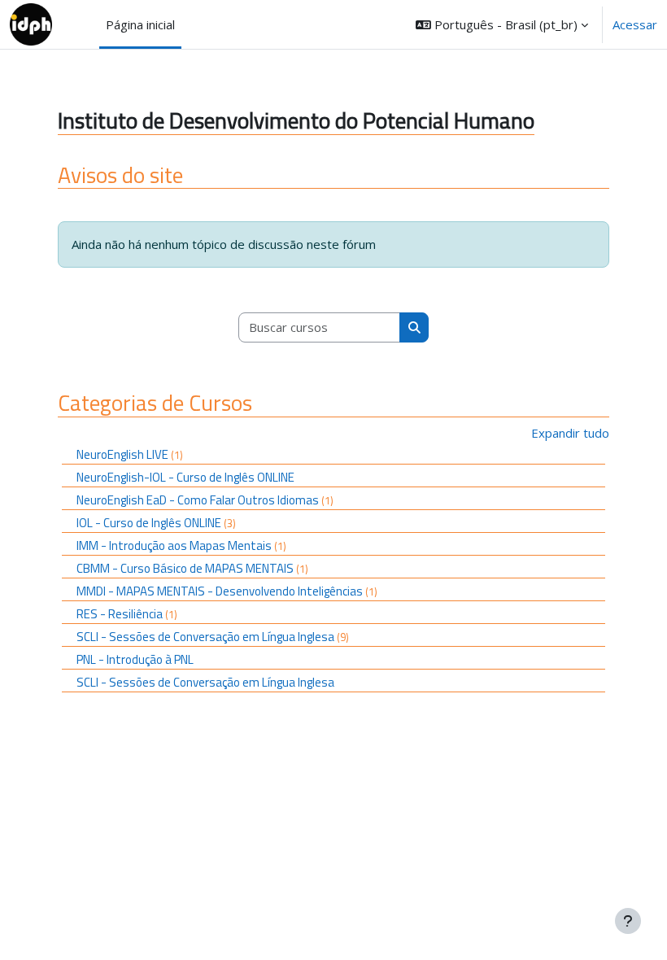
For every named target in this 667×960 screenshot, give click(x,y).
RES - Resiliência (119, 613)
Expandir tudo (570, 433)
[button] (502, 24)
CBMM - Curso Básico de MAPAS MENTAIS (185, 568)
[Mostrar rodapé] (628, 921)
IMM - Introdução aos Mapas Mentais (174, 545)
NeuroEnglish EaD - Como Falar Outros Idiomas (197, 500)
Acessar (635, 24)
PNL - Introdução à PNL (135, 659)
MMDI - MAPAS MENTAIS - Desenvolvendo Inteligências (219, 591)
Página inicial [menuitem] (140, 24)
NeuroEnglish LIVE (122, 454)
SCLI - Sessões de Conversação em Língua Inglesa (205, 636)
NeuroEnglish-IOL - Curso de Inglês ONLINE (185, 477)
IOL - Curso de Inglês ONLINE (148, 522)
